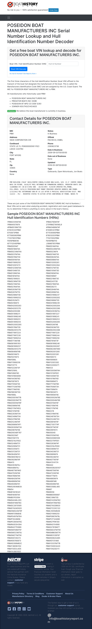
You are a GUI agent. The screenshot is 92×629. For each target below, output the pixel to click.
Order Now (53, 10)
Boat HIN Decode (18, 69)
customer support (66, 605)
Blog (37, 596)
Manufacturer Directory (22, 596)
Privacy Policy (18, 593)
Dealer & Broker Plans (51, 596)
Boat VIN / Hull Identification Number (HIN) (28, 64)
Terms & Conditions (35, 593)
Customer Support (54, 593)
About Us (69, 593)
